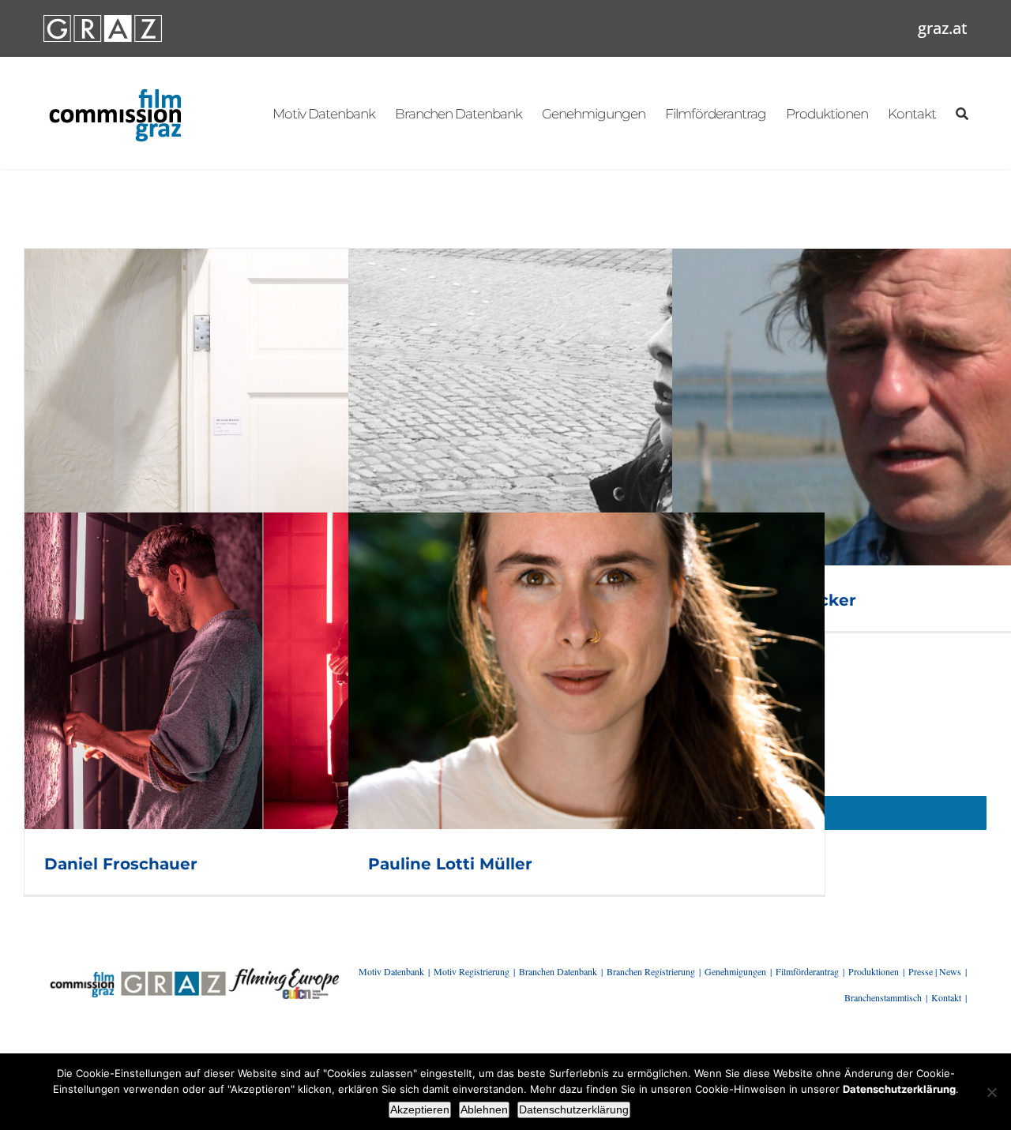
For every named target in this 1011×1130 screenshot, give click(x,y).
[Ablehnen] (991, 1092)
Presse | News (934, 971)
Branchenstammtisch (883, 997)
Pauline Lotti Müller (450, 863)
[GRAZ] (173, 974)
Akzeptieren (419, 1109)
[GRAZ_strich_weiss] (102, 20)
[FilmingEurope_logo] (284, 974)
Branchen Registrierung (651, 971)
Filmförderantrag (807, 971)
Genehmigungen (735, 971)
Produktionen (873, 971)
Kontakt (946, 997)
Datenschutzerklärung (574, 1109)
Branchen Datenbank (558, 971)
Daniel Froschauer (120, 863)
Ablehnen (484, 1109)
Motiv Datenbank (391, 971)
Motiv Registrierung (471, 971)
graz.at (943, 28)
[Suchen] (962, 113)
